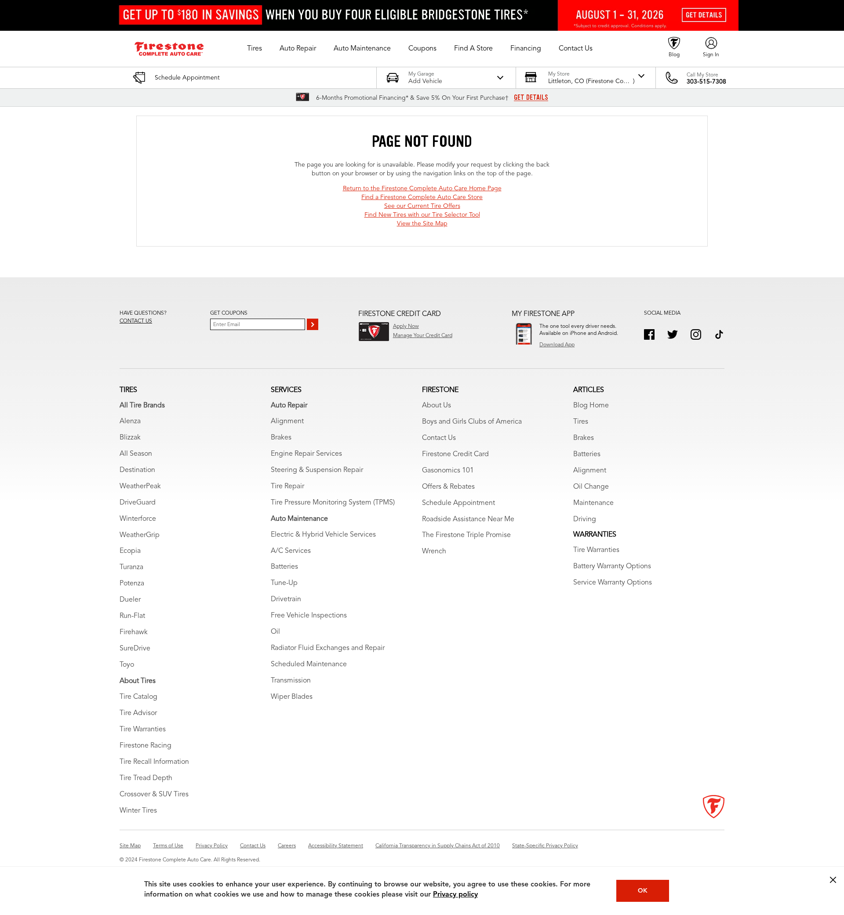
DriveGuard (138, 502)
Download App (557, 345)
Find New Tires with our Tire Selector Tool (422, 215)
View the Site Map (422, 224)
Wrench (434, 551)
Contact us (136, 321)
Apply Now (406, 326)
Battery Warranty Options (612, 566)
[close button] (833, 879)
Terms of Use (168, 846)
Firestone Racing (145, 745)
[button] (254, 48)
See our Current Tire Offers (422, 206)
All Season (136, 454)
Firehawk (134, 632)
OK (643, 891)
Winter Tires (138, 810)
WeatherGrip (140, 535)
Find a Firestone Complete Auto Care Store (422, 197)
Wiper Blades (292, 697)
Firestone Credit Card (455, 454)
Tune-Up (284, 583)
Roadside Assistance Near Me (468, 519)
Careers (287, 846)
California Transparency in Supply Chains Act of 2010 (437, 846)
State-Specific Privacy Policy (545, 846)
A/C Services (291, 551)
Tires (580, 421)
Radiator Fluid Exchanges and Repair (328, 648)
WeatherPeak (140, 486)
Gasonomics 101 (448, 470)
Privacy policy (455, 894)
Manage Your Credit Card (422, 335)
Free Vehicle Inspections (309, 615)
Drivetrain (286, 599)
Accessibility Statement (335, 846)
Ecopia (130, 551)
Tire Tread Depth (146, 778)
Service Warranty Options (612, 582)
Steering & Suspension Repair (317, 470)
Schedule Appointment (458, 503)
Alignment (287, 421)
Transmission (291, 680)
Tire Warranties (143, 729)
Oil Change (591, 486)
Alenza (130, 421)
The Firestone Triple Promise (466, 535)
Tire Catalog (138, 697)
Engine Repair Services (306, 454)
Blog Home (591, 405)
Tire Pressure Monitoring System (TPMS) (333, 502)
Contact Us (439, 438)
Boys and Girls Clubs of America (472, 421)
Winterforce (138, 519)
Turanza (131, 567)
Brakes (281, 437)
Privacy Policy (212, 846)
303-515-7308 (706, 82)
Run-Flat (132, 616)
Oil (275, 631)
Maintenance (593, 503)
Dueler (130, 599)
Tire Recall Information (154, 762)
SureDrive (135, 648)
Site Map (130, 846)
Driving (584, 519)
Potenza (132, 583)
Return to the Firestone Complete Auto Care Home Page (422, 188)
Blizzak (130, 437)
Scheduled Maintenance (309, 664)
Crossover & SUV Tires (154, 794)
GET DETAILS (531, 97)
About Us (436, 405)
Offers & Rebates (448, 486)
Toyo (127, 664)
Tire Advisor (138, 713)
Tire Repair (287, 486)
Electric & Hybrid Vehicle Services (323, 534)
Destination (137, 470)
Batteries (284, 566)
